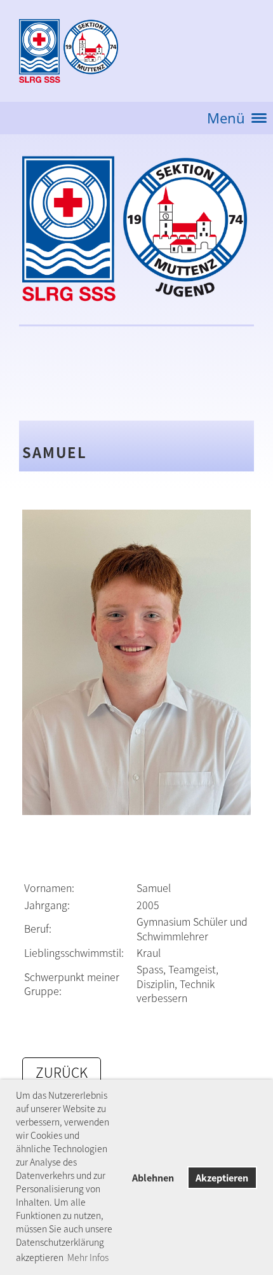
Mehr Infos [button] (88, 1257)
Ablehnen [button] (153, 1178)
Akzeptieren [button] (222, 1178)
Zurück (62, 1072)
